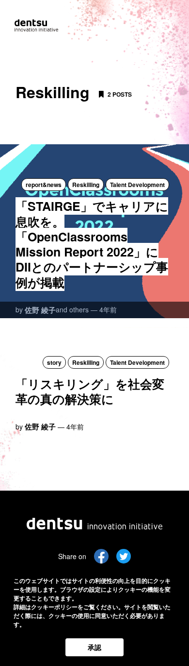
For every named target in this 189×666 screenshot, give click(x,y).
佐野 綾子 (40, 310)
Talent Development (137, 184)
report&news (44, 184)
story (54, 362)
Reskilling (85, 184)
